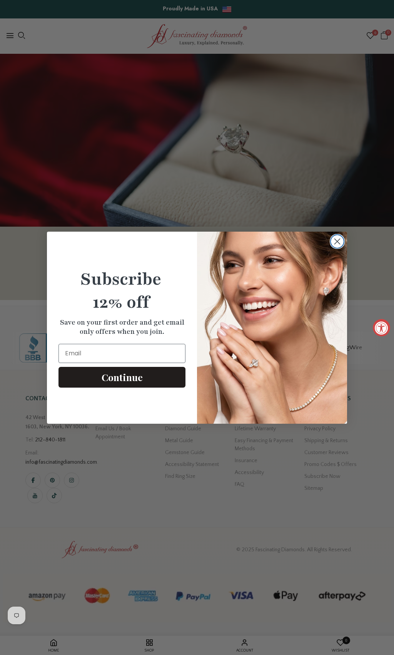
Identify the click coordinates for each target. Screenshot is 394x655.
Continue (122, 377)
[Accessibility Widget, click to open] (381, 327)
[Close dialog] (337, 241)
